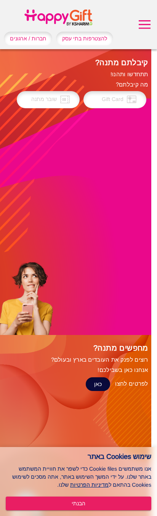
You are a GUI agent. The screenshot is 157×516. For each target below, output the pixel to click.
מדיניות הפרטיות (89, 485)
